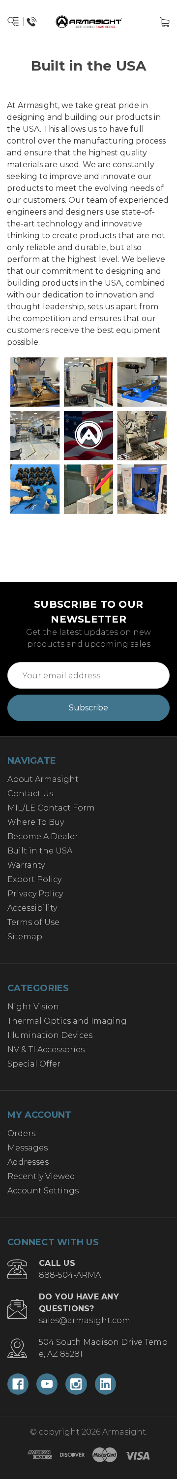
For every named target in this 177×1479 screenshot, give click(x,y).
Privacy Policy (35, 893)
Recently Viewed (41, 1176)
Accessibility (32, 908)
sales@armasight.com (84, 1320)
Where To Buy (35, 822)
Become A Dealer (42, 836)
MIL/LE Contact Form (51, 808)
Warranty (26, 865)
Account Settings (43, 1190)
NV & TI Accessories (46, 1049)
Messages (27, 1147)
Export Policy (34, 879)
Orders (21, 1133)
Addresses (28, 1162)
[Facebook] (18, 1384)
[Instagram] (76, 1384)
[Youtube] (47, 1384)
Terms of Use (33, 922)
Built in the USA (39, 850)
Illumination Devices (49, 1035)
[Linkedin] (105, 1384)
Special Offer (33, 1064)
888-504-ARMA (70, 1275)
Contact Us (30, 793)
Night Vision (33, 1006)
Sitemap (24, 936)
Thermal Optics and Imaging (67, 1021)
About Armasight (43, 779)
